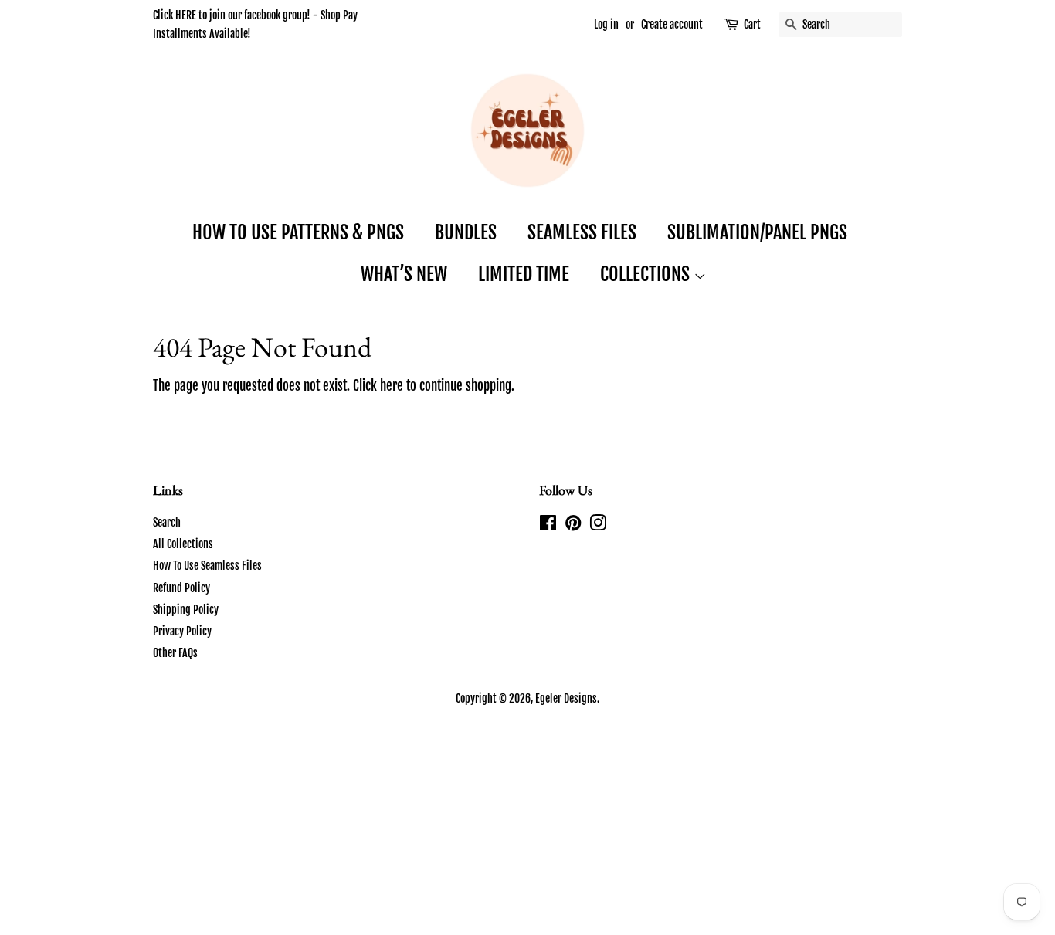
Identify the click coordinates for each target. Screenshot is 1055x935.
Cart (752, 24)
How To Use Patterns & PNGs (298, 232)
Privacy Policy (182, 631)
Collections (647, 274)
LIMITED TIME (523, 274)
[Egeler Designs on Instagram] (597, 525)
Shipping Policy (186, 609)
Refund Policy (181, 588)
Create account (672, 24)
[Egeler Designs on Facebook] (548, 525)
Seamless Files (582, 232)
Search (167, 522)
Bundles (466, 232)
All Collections (183, 544)
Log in (606, 24)
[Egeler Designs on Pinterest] (573, 525)
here (391, 386)
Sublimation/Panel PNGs (757, 232)
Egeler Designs (566, 698)
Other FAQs (175, 652)
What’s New (404, 274)
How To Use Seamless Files (207, 565)
